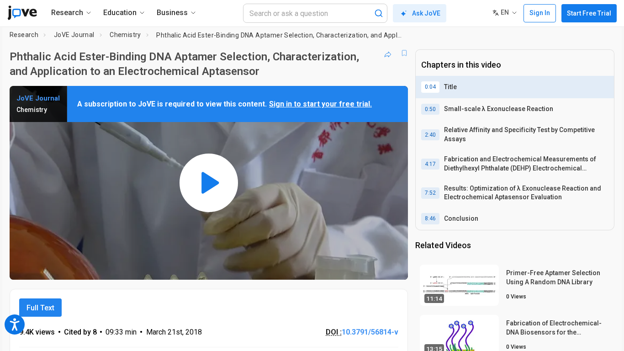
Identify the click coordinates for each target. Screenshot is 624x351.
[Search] (378, 13)
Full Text (40, 307)
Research (24, 34)
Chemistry (125, 34)
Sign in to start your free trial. (320, 104)
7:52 (430, 193)
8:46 (430, 218)
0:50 (430, 109)
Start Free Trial (589, 13)
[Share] (387, 53)
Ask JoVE (426, 13)
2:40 (430, 135)
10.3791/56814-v (370, 332)
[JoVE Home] (22, 12)
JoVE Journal (74, 34)
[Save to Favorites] (404, 53)
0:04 (430, 87)
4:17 (430, 164)
